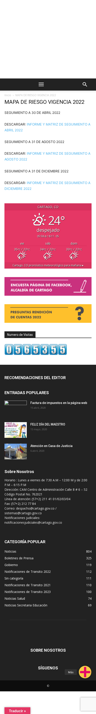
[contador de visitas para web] (35, 354)
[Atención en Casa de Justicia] (15, 451)
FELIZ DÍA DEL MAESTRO (47, 424)
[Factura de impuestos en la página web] (15, 408)
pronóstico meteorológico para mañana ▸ (48, 265)
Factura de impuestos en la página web (58, 403)
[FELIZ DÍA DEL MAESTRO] (15, 430)
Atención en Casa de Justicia (51, 446)
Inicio (7, 95)
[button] (85, 672)
